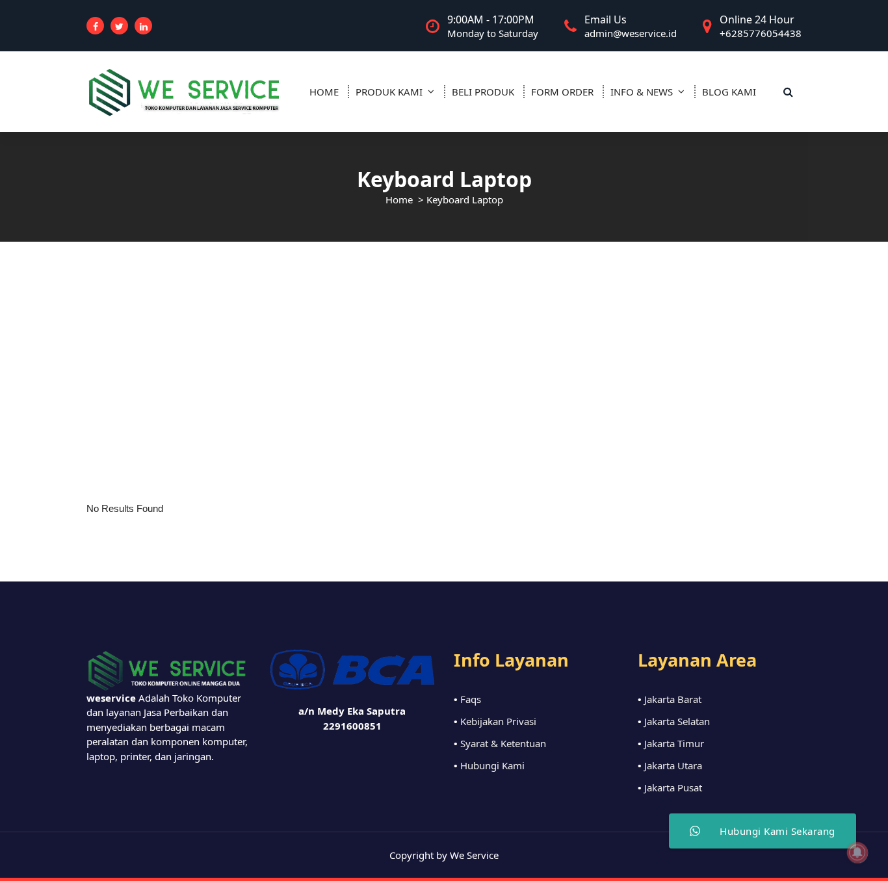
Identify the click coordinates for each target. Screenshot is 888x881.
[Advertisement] (444, 339)
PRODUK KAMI (389, 91)
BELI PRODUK (483, 91)
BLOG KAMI (729, 91)
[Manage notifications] (857, 852)
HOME (324, 91)
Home (399, 199)
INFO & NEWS (641, 91)
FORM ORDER (562, 91)
